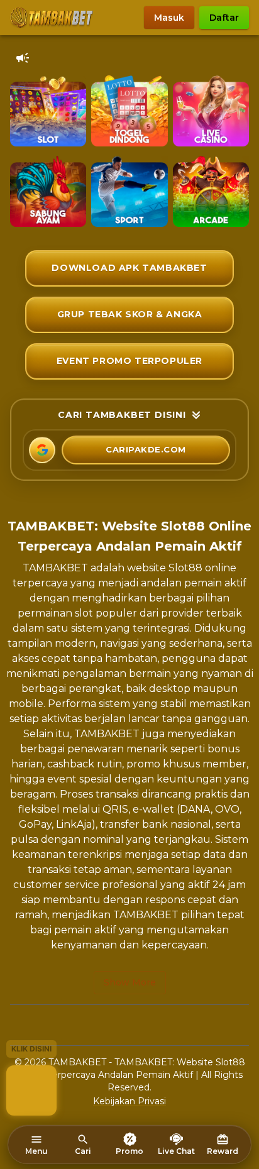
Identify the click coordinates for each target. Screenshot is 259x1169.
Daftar (224, 17)
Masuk (169, 17)
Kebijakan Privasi (129, 1101)
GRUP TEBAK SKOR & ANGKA (129, 314)
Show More (130, 982)
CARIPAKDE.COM (146, 449)
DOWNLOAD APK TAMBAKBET (129, 267)
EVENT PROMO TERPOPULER (129, 360)
